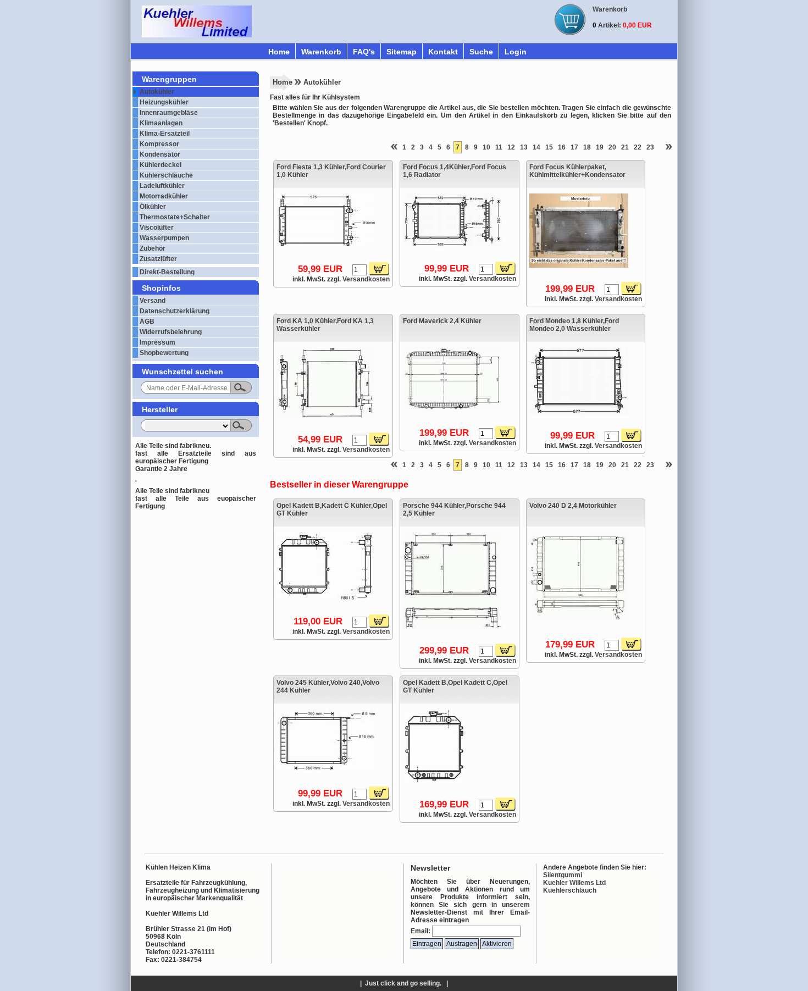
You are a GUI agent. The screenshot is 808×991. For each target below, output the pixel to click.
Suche (481, 51)
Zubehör (152, 248)
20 (612, 147)
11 (498, 147)
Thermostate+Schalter (175, 217)
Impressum (157, 342)
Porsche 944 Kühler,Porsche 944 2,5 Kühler (454, 509)
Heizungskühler (164, 102)
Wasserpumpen (164, 238)
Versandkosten (366, 279)
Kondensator (160, 154)
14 (536, 147)
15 (549, 147)
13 (524, 147)
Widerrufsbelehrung (171, 332)
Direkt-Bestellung (167, 272)
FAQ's (364, 51)
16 (562, 147)
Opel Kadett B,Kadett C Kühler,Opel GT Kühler (331, 509)
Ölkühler (153, 207)
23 (650, 147)
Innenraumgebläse (169, 113)
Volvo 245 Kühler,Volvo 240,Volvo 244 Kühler (327, 686)
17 (574, 147)
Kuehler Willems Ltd (574, 883)
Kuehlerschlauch (569, 890)
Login (516, 51)
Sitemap (401, 51)
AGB (147, 321)
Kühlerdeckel (160, 165)
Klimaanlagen (161, 123)
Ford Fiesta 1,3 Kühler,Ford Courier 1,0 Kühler (331, 171)
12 (511, 147)
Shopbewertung (164, 353)
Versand (152, 301)
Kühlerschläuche (166, 175)
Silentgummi (562, 875)
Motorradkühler (164, 196)
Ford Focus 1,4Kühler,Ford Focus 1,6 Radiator (454, 171)
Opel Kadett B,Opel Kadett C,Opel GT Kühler (455, 686)
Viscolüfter (157, 227)
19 (600, 147)
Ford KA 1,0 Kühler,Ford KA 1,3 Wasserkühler (325, 325)
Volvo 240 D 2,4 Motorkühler (573, 506)
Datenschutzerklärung (174, 311)
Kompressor (159, 144)
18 (587, 147)
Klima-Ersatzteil (165, 133)
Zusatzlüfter (158, 259)
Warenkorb (321, 51)
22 (637, 147)
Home (279, 51)
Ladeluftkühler (162, 186)
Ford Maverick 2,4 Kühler (442, 321)
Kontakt (443, 51)
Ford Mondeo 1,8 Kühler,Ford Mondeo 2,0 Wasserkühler (574, 325)
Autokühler (157, 92)
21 (625, 147)
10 (486, 147)
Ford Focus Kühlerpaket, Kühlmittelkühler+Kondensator (577, 171)
